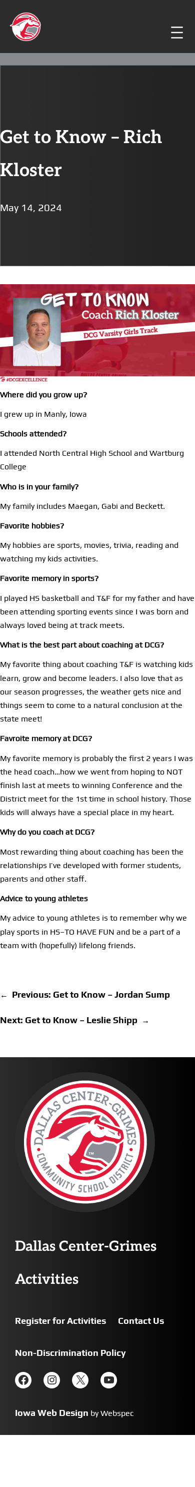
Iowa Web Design (51, 1412)
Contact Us (141, 1320)
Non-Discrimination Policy (70, 1352)
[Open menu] (177, 33)
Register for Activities (60, 1320)
